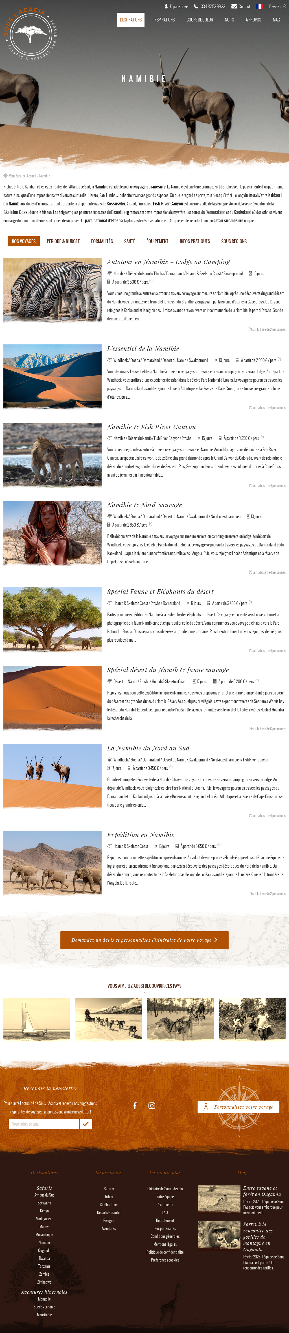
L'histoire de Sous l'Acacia (165, 1188)
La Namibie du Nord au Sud (148, 748)
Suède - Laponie (44, 1307)
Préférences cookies (165, 1260)
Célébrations (108, 1204)
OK (86, 1124)
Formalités (102, 241)
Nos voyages (24, 241)
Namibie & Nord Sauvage (144, 505)
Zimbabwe (44, 1282)
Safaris (109, 1188)
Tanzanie (44, 1266)
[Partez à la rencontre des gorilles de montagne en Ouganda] (219, 1247)
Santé (129, 241)
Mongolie (44, 1299)
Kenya (44, 1210)
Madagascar (44, 1218)
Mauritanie (44, 1314)
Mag (276, 20)
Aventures (109, 1228)
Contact (244, 6)
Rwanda (44, 1258)
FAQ (165, 1212)
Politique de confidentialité (165, 1252)
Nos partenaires (165, 1228)
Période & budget (63, 241)
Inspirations (164, 20)
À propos (253, 20)
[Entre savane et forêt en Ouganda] (219, 1211)
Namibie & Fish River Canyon (151, 427)
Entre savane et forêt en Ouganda (262, 1191)
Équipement (157, 241)
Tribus (109, 1196)
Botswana (44, 1203)
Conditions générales (165, 1236)
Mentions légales (165, 1244)
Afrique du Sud (44, 1195)
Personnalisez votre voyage (243, 1107)
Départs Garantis (108, 1212)
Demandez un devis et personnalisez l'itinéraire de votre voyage (142, 940)
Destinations (131, 20)
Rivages (108, 1220)
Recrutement (165, 1220)
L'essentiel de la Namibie (143, 348)
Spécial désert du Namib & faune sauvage (168, 670)
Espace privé (179, 6)
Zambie (44, 1274)
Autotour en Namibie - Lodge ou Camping (168, 262)
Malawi (44, 1226)
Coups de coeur (200, 20)
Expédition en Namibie (140, 835)
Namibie (44, 1242)
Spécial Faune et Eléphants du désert (160, 591)
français (259, 8)
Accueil (31, 176)
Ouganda (44, 1250)
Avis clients (165, 1204)
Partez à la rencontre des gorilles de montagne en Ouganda (258, 1236)
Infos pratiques (195, 241)
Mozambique (44, 1234)
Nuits (229, 20)
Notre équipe (165, 1196)
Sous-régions (234, 241)
